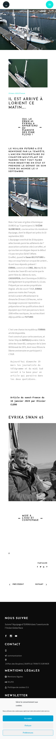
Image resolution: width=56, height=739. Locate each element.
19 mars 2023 (13, 93)
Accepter (28, 718)
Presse (22, 93)
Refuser (28, 725)
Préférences (28, 733)
